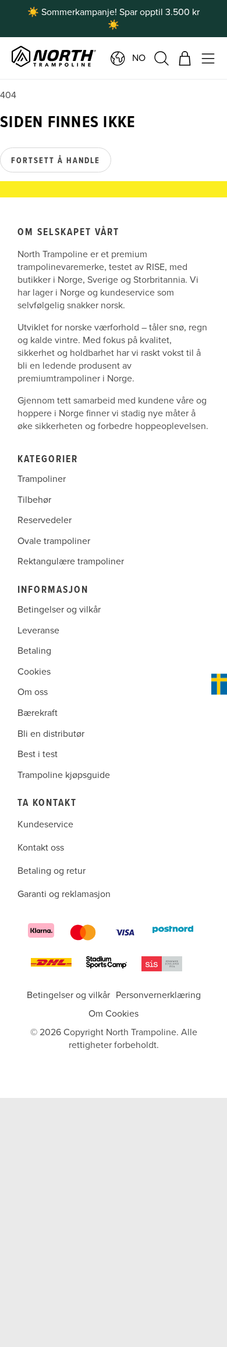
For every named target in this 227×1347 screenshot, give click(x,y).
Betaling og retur (51, 871)
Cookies (34, 672)
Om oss (32, 692)
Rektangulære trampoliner (70, 562)
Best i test (37, 754)
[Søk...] (161, 58)
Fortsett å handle (55, 161)
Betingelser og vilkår (59, 609)
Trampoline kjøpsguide (63, 775)
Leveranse (38, 630)
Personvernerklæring (158, 995)
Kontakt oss (40, 847)
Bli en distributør (50, 734)
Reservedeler (44, 520)
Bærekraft (37, 713)
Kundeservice (45, 824)
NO (139, 58)
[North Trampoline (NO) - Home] (78, 58)
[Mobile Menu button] (208, 58)
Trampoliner (41, 479)
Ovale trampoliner (53, 541)
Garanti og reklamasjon (64, 894)
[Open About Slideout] (219, 684)
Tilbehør (34, 500)
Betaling (34, 651)
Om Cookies (113, 1014)
